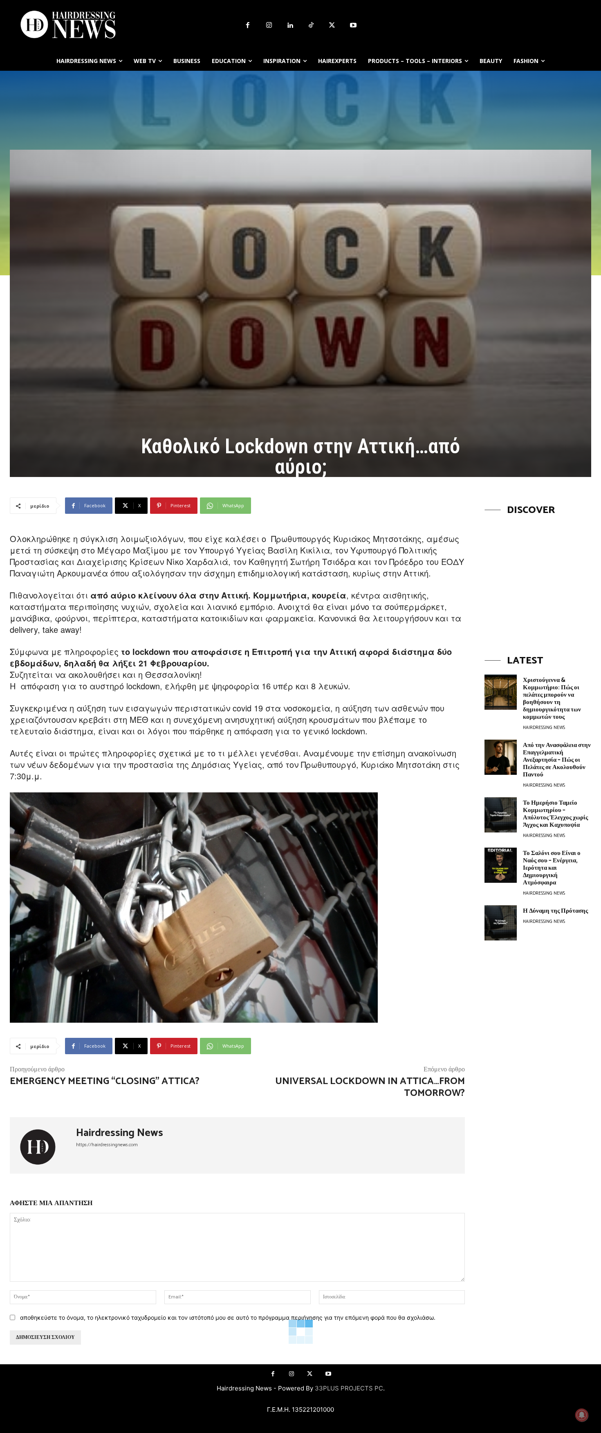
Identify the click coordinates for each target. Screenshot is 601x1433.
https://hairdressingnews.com (107, 1145)
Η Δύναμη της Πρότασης (555, 911)
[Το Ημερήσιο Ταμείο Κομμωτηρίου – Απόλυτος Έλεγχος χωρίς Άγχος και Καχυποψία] (500, 814)
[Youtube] (353, 25)
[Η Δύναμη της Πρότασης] (500, 922)
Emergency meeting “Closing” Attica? (105, 1081)
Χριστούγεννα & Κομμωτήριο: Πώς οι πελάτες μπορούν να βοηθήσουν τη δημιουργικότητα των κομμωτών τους (552, 698)
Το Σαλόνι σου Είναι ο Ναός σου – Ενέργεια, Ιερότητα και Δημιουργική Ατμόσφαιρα (552, 868)
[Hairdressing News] (42, 1145)
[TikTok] (311, 25)
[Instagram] (269, 25)
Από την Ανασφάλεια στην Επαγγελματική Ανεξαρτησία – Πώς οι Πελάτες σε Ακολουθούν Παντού (557, 760)
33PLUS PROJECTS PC (349, 1388)
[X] (332, 25)
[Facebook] (247, 25)
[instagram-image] (537, 577)
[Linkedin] (289, 25)
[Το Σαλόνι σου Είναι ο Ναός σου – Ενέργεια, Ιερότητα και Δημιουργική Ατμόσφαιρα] (500, 865)
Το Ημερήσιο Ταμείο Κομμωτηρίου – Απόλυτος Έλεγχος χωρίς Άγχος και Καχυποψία (555, 814)
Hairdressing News (119, 1133)
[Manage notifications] (581, 1415)
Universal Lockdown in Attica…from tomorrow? (370, 1087)
